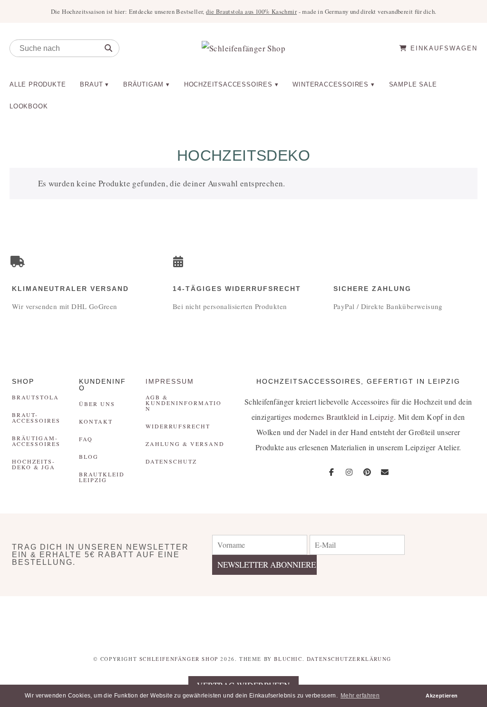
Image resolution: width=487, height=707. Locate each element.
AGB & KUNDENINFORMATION (184, 402)
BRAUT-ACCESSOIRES (36, 417)
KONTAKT (96, 421)
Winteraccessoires (330, 84)
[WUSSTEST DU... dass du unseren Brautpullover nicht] (284, 619)
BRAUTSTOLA (35, 397)
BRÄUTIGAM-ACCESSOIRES (36, 440)
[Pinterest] (367, 472)
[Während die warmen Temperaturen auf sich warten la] (203, 619)
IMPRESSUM (170, 381)
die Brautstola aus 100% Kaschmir (251, 11)
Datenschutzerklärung (349, 658)
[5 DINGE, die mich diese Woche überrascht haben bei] (365, 619)
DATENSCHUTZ (171, 461)
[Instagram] (349, 472)
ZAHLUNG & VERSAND (185, 443)
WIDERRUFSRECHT (178, 426)
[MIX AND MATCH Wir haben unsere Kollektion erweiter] (40, 619)
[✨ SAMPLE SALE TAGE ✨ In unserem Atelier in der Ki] (446, 619)
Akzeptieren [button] (442, 695)
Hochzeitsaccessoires (228, 84)
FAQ (86, 439)
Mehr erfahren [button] (360, 695)
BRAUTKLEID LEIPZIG (102, 477)
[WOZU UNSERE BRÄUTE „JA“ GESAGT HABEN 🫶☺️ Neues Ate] (122, 619)
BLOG (88, 456)
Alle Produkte (38, 84)
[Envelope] (384, 472)
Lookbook (29, 106)
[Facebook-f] (331, 472)
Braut (91, 84)
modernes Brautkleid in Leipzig (343, 417)
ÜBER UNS (97, 403)
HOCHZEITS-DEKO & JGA (33, 464)
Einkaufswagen (442, 48)
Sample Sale (413, 84)
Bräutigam (143, 84)
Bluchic (288, 658)
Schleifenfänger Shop (178, 658)
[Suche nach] (108, 48)
